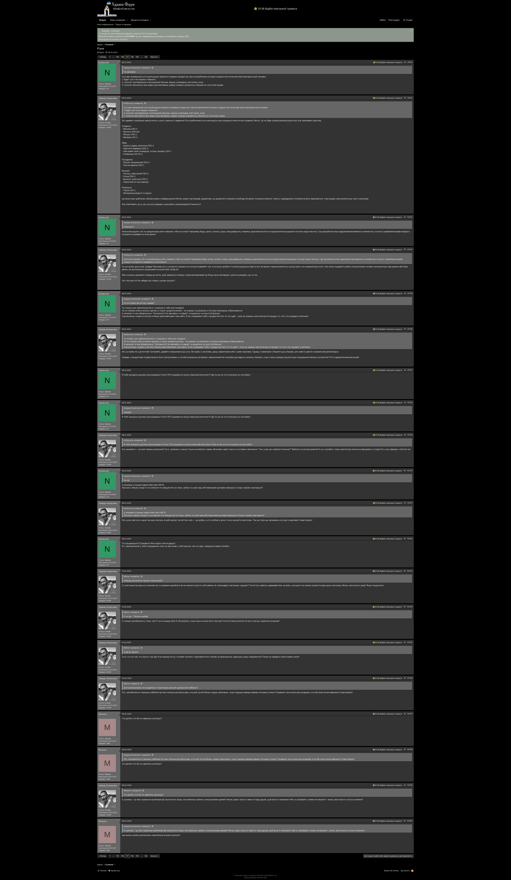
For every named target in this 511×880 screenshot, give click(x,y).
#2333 (409, 571)
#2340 (409, 821)
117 (127, 57)
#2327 (409, 370)
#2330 (409, 471)
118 (132, 57)
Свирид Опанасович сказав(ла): (137, 68)
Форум (102, 20)
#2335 (409, 642)
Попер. (103, 57)
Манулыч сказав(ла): (132, 790)
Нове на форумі (117, 20)
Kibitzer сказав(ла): (132, 576)
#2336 (409, 678)
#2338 (409, 749)
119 (137, 57)
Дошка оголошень (140, 20)
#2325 (409, 293)
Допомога (405, 870)
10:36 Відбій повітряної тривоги (277, 8)
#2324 (409, 249)
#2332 (409, 539)
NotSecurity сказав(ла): (133, 103)
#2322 (409, 98)
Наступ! (153, 57)
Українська (115, 870)
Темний (102, 870)
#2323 (409, 217)
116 (122, 57)
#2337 (409, 714)
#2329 (409, 435)
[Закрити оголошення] (411, 30)
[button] (127, 20)
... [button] (113, 57)
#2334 (409, 607)
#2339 (409, 785)
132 (146, 57)
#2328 (409, 402)
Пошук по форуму (123, 24)
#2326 (409, 329)
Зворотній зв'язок (391, 870)
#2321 (410, 62)
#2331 (409, 503)
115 (117, 57)
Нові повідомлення (105, 24)
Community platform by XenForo (255, 875)
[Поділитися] (405, 62)
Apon (101, 52)
